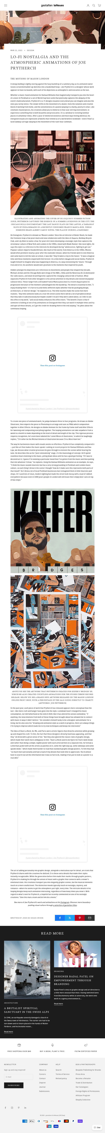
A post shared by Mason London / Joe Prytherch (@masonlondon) (52, 409)
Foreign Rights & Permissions (88, 1091)
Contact (42, 1078)
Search (58, 1070)
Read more (8, 1032)
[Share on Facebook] (60, 918)
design (30, 50)
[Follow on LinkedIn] (25, 1107)
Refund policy (61, 1078)
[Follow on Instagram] (12, 1107)
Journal (42, 1087)
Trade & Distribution (84, 1083)
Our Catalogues (82, 1087)
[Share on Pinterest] (80, 918)
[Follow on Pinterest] (18, 1107)
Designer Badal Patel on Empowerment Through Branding (73, 980)
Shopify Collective (83, 1100)
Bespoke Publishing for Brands (88, 1070)
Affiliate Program (83, 1095)
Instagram (64, 902)
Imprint (42, 1083)
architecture (11, 1003)
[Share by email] (89, 918)
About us (42, 1070)
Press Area (80, 1074)
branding (59, 971)
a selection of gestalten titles (65, 905)
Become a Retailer (83, 1078)
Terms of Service (63, 1074)
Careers (42, 1074)
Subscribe (14, 1085)
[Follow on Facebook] (5, 1107)
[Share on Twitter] (70, 918)
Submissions (44, 1091)
